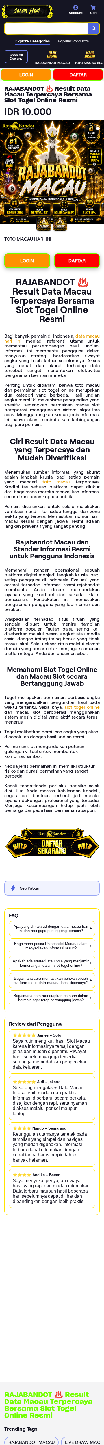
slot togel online (82, 707)
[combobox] (46, 28)
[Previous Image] (4, 172)
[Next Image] (99, 172)
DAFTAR (78, 74)
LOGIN (26, 74)
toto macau (56, 481)
